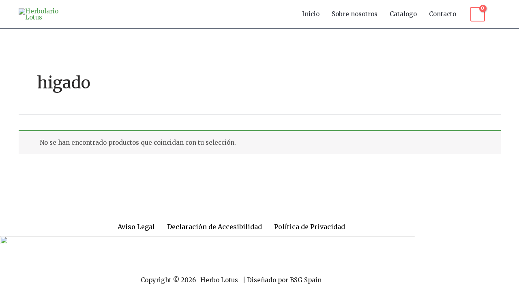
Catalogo (403, 14)
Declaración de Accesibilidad (214, 227)
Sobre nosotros (354, 14)
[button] (497, 14)
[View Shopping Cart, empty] (477, 14)
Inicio (311, 14)
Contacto (442, 14)
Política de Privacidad (309, 227)
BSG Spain (306, 280)
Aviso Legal (136, 227)
